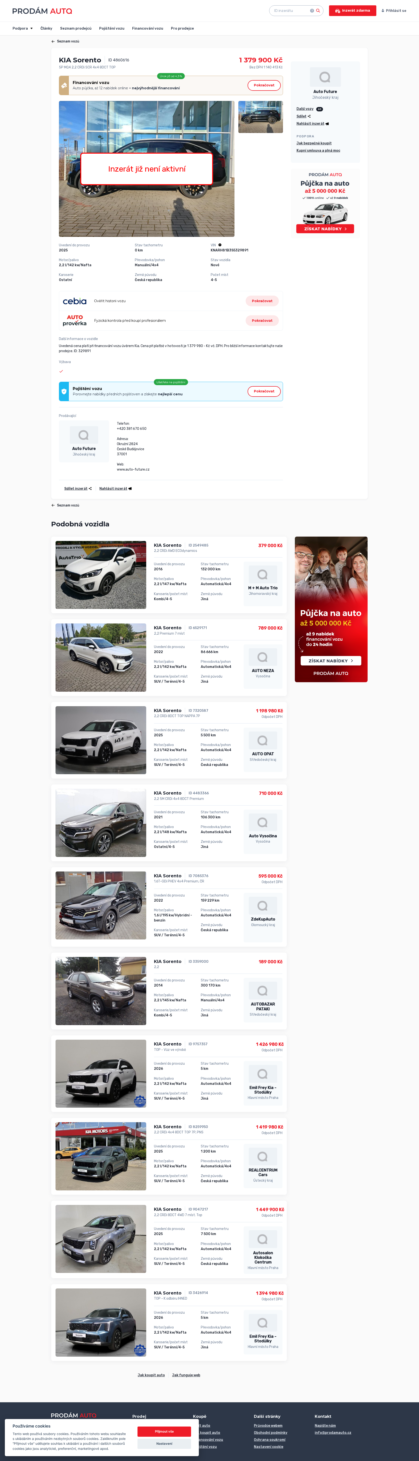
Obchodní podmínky (270, 1433)
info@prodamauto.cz (333, 1433)
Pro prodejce (182, 28)
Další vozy (305, 109)
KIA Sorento (167, 545)
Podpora (21, 28)
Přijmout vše (164, 1431)
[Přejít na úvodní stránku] (42, 10)
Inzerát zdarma (356, 10)
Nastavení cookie (268, 1447)
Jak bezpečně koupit (314, 143)
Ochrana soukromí (269, 1440)
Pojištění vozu (111, 28)
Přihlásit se (396, 10)
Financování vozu (147, 28)
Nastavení (164, 1443)
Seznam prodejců (75, 28)
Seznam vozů (68, 41)
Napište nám (325, 1426)
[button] (114, 488)
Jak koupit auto (151, 1375)
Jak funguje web (186, 1375)
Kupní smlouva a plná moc (318, 151)
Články (46, 28)
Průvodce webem (268, 1426)
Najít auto (201, 1426)
